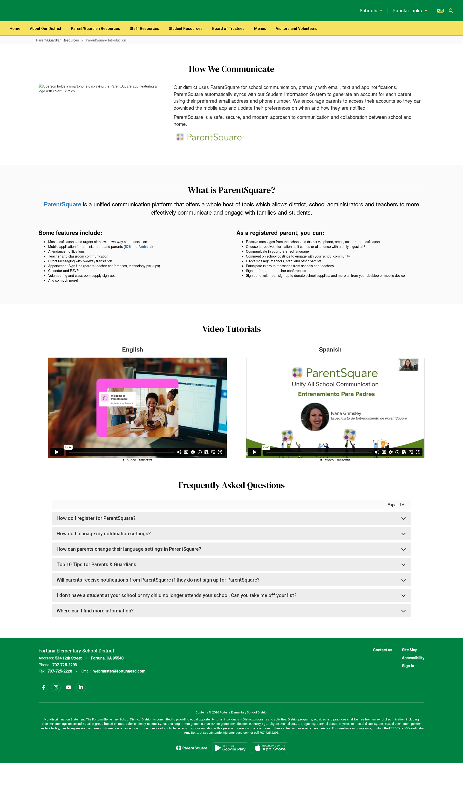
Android (145, 246)
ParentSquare (62, 204)
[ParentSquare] (192, 748)
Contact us (382, 650)
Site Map (409, 650)
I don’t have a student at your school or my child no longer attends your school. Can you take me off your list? (176, 595)
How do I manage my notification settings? (104, 533)
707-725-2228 (60, 671)
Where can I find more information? (95, 611)
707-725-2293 (64, 665)
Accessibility (413, 658)
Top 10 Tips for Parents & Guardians (96, 564)
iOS (128, 246)
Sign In (408, 666)
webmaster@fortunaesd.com (119, 671)
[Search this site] (451, 10)
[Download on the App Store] (270, 747)
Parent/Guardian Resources (57, 40)
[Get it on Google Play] (230, 747)
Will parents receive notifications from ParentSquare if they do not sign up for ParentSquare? (158, 580)
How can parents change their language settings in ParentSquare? (129, 549)
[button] (371, 11)
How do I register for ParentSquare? (96, 518)
